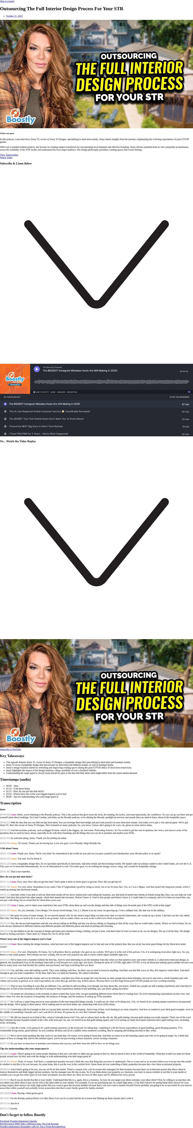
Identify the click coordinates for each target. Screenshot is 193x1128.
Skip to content (7, 1)
